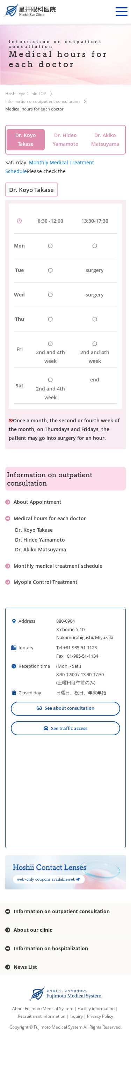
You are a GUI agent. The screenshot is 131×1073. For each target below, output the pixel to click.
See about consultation (69, 708)
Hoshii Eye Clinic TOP (25, 93)
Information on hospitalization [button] (51, 948)
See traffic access (69, 728)
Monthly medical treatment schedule (58, 566)
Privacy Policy (100, 1016)
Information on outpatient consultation (42, 101)
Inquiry (76, 1016)
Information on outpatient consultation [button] (62, 911)
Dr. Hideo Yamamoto (40, 539)
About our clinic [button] (33, 930)
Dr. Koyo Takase (34, 530)
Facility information (96, 1008)
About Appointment (37, 502)
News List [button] (25, 967)
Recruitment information (41, 1016)
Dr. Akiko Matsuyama (40, 549)
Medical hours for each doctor (50, 518)
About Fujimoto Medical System (42, 1008)
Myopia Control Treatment (46, 582)
